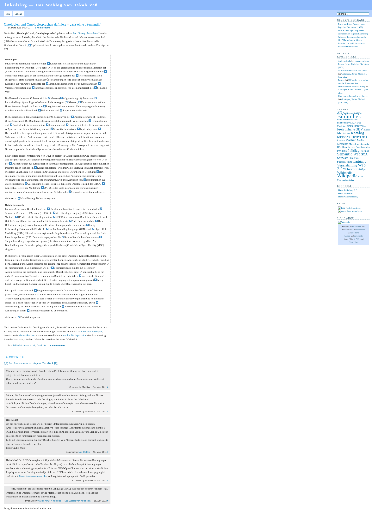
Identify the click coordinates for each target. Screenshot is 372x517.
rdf (358, 151)
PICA (344, 151)
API (339, 112)
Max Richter (84, 452)
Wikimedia (344, 173)
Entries (347, 236)
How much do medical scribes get (353, 96)
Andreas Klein (344, 61)
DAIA (353, 122)
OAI (339, 147)
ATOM (358, 113)
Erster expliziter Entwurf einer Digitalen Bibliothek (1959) (353, 64)
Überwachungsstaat (345, 180)
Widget (362, 169)
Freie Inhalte (346, 129)
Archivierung (349, 113)
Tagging (360, 161)
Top (356, 242)
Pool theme (360, 230)
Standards (354, 157)
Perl (339, 150)
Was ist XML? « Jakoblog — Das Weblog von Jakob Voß (64, 501)
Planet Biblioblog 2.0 (347, 190)
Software (342, 157)
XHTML (357, 239)
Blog (8, 14)
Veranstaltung (347, 165)
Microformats (356, 143)
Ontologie (41, 345)
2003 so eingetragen (91, 331)
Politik (352, 151)
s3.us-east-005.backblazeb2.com (352, 70)
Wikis (360, 177)
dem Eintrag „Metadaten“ (86, 33)
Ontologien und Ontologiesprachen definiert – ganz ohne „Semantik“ (52, 24)
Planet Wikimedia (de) (348, 196)
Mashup (350, 140)
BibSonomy (343, 122)
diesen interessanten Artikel (33, 476)
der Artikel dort (27, 335)
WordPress (356, 226)
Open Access (348, 147)
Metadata (342, 143)
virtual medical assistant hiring (351, 86)
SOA (364, 154)
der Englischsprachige (74, 335)
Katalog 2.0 (343, 136)
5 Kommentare (42, 28)
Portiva (341, 80)
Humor (366, 130)
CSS (351, 242)
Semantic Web (349, 154)
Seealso (365, 150)
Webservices (350, 169)
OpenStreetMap (363, 147)
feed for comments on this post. (22, 363)
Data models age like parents (351, 30)
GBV (359, 129)
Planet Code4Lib (345, 193)
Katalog (357, 133)
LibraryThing (358, 136)
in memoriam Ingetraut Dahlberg (353, 34)
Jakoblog (51, 5)
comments (358, 236)
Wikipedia (347, 175)
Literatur (341, 140)
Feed (364, 126)
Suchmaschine (344, 161)
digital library (354, 125)
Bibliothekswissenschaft (24, 345)
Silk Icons (355, 233)
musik (366, 144)
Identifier (343, 133)
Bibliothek (349, 116)
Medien (361, 140)
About (18, 14)
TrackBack (50, 363)
